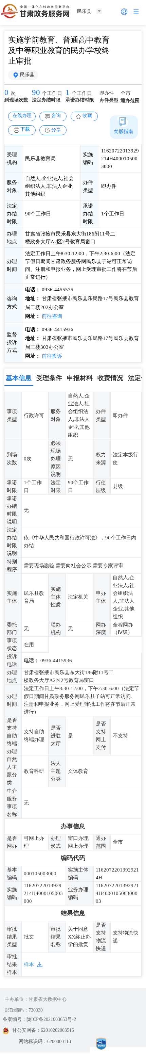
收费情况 (110, 377)
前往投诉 (51, 356)
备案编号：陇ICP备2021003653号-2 (39, 1019)
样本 (29, 964)
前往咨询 (51, 316)
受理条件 (49, 377)
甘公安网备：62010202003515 (43, 1030)
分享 (56, 129)
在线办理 (22, 115)
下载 (25, 129)
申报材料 (80, 377)
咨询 (56, 115)
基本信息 (19, 377)
